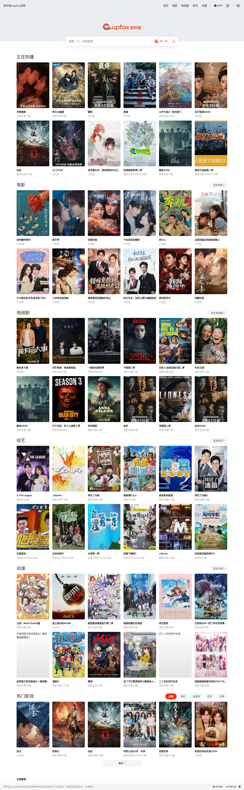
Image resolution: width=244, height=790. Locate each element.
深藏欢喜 (199, 297)
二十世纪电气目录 (168, 681)
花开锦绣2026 (202, 111)
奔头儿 (162, 239)
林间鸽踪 (92, 425)
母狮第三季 (165, 425)
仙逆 (19, 170)
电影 (174, 5)
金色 (125, 425)
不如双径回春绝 (131, 239)
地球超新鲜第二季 (132, 170)
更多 (121, 763)
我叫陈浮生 (165, 297)
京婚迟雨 (92, 239)
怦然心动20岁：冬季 (134, 751)
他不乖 (55, 239)
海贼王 (55, 681)
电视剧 (185, 5)
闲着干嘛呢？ (130, 553)
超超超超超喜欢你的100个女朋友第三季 (211, 681)
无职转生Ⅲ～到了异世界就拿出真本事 (211, 623)
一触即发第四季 (96, 367)
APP (220, 5)
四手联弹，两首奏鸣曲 (64, 367)
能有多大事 (22, 367)
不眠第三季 (129, 367)
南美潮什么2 (130, 495)
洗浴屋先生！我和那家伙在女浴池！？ (104, 170)
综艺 (195, 5)
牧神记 (55, 751)
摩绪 (90, 681)
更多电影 (218, 185)
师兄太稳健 (58, 111)
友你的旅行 (58, 553)
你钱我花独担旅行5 (205, 553)
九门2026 (57, 170)
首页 (165, 5)
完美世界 (163, 751)
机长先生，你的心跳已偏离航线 (139, 297)
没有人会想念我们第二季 (172, 367)
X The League (24, 495)
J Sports (57, 495)
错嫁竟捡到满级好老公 (99, 297)
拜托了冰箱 (93, 495)
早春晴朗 (21, 111)
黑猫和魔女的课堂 (132, 623)
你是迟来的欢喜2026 (206, 751)
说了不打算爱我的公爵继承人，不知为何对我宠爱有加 (139, 681)
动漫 (204, 5)
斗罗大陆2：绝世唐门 (170, 111)
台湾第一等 (93, 553)
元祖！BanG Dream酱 (28, 623)
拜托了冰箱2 (201, 495)
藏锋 (90, 111)
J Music (163, 553)
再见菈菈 (163, 623)
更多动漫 (218, 568)
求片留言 (219, 787)
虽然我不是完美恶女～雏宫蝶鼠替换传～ (33, 681)
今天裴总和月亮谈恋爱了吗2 (31, 297)
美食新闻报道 (166, 495)
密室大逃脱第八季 (204, 170)
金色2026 (200, 425)
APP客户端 (231, 787)
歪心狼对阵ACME (61, 623)
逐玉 (19, 751)
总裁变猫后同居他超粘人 (207, 239)
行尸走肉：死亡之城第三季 (66, 425)
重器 (125, 111)
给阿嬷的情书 (24, 239)
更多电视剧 (217, 312)
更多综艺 (218, 440)
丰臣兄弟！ (200, 367)
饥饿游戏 (21, 553)
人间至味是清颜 (60, 297)
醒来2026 (164, 170)
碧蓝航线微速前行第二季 (100, 623)
